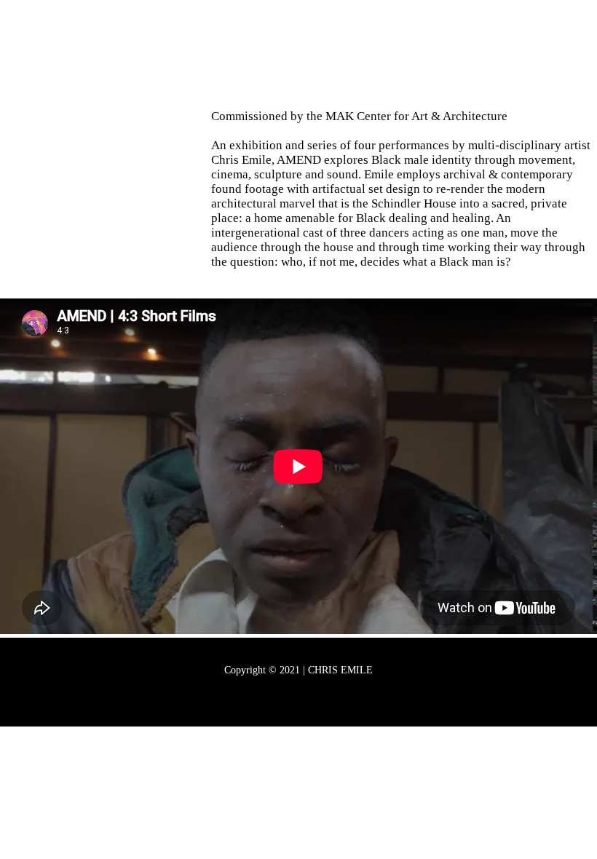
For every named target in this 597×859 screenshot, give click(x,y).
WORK (262, 54)
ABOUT (200, 54)
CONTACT (391, 54)
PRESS (321, 54)
